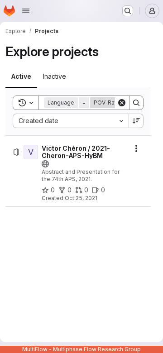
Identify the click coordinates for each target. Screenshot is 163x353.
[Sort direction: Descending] (136, 121)
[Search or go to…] (127, 10)
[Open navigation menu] (26, 11)
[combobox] (71, 121)
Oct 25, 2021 (81, 198)
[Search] (136, 102)
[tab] (21, 76)
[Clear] (121, 102)
